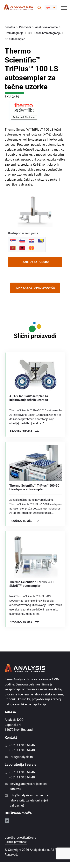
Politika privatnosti (16, 841)
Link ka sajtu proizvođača (35, 287)
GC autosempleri (15, 39)
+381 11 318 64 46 (22, 745)
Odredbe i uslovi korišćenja (21, 837)
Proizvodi (25, 27)
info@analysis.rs (21, 757)
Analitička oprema (46, 27)
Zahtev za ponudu (36, 261)
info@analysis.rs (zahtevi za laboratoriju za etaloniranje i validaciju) (29, 800)
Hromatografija (14, 33)
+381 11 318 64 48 (22, 750)
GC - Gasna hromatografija (44, 33)
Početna (10, 27)
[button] (51, 7)
